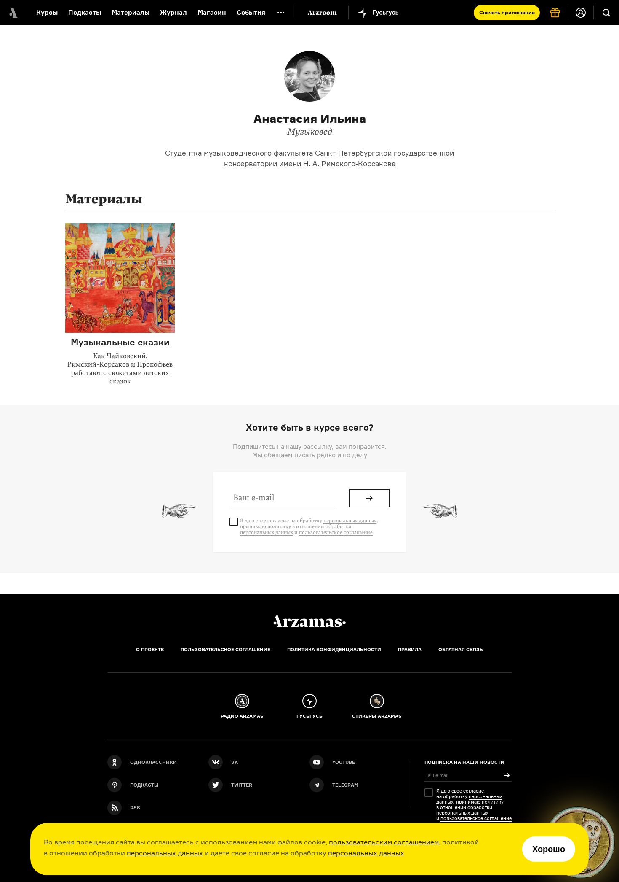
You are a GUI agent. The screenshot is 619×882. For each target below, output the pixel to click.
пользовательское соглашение (336, 532)
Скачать (507, 12)
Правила (410, 650)
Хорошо (548, 849)
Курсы (47, 12)
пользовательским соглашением (384, 842)
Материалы (130, 12)
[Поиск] (606, 12)
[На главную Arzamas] (12, 12)
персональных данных (165, 853)
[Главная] (309, 621)
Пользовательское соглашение (225, 650)
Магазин (211, 12)
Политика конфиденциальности (334, 650)
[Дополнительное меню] (280, 12)
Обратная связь (460, 650)
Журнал (173, 12)
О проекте (150, 650)
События (251, 12)
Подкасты (84, 12)
